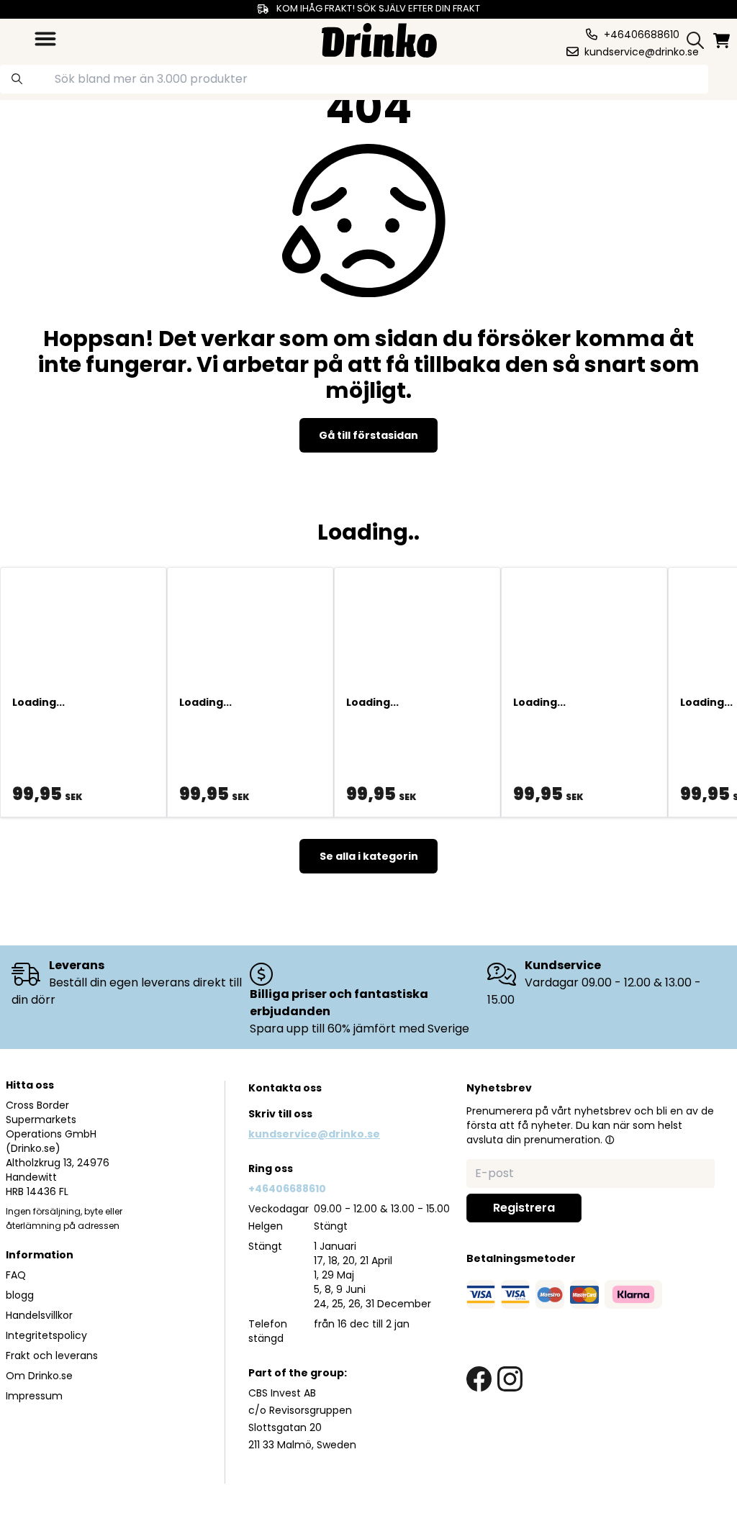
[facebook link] (479, 1378)
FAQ (16, 1275)
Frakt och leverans (52, 1355)
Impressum (34, 1396)
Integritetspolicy (46, 1335)
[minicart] (722, 40)
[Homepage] (379, 38)
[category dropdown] (45, 39)
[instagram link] (510, 1378)
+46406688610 (287, 1188)
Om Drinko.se (39, 1375)
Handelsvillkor (39, 1315)
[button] (610, 1140)
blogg (20, 1295)
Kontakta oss (285, 1088)
